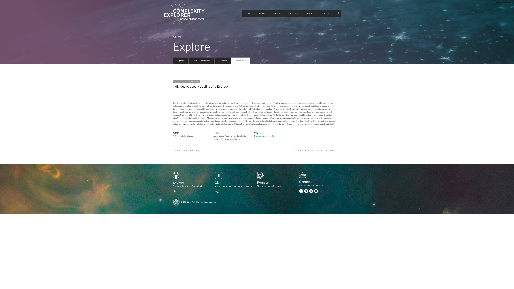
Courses (277, 13)
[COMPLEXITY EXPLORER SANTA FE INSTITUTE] (201, 13)
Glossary (223, 61)
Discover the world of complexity (188, 186)
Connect (305, 182)
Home (248, 13)
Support (326, 13)
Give (218, 183)
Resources (240, 61)
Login (498, 3)
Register (507, 3)
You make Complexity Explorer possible (233, 186)
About (310, 13)
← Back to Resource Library (187, 150)
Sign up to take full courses (269, 186)
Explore (294, 13)
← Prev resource (305, 150)
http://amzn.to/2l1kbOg (264, 136)
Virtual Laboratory (201, 61)
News (262, 13)
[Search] (338, 13)
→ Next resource (325, 150)
